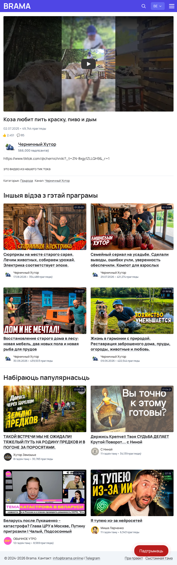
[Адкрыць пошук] (143, 6)
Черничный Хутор (57, 181)
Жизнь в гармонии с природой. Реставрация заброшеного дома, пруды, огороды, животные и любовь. (131, 344)
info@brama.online (68, 558)
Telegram (92, 558)
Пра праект (134, 558)
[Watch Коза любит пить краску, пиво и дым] (88, 64)
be (155, 6)
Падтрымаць (151, 550)
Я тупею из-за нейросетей (116, 520)
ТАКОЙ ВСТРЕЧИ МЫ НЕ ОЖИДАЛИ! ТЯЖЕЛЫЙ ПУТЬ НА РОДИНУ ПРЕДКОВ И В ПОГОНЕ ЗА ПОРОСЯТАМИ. (44, 442)
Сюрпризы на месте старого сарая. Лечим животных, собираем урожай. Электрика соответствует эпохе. (39, 260)
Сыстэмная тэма (159, 558)
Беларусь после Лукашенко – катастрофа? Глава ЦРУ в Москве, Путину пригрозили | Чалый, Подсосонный (44, 526)
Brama (17, 6)
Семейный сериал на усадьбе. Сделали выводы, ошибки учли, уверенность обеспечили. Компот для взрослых (130, 260)
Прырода (26, 181)
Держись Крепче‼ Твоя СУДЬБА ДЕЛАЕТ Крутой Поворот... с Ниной (130, 439)
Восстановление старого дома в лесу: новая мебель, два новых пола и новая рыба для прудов (41, 344)
